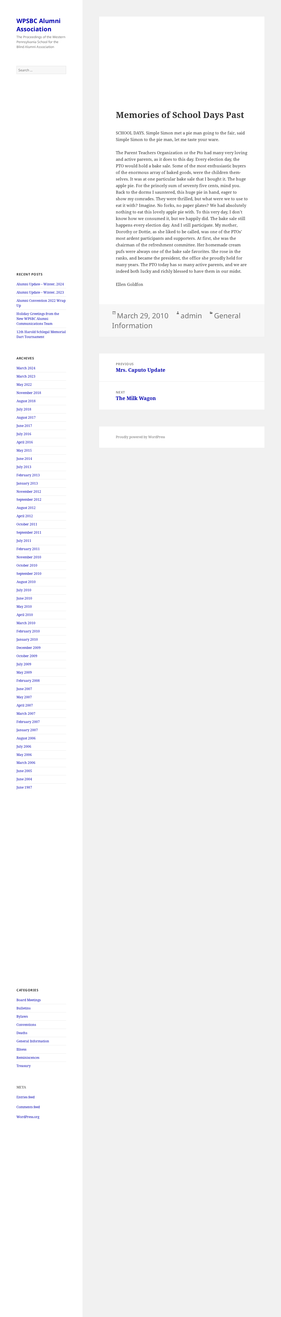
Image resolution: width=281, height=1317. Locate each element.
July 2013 (23, 467)
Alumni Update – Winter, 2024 (40, 284)
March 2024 (25, 368)
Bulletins (23, 1008)
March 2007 (25, 713)
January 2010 (27, 639)
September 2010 (28, 573)
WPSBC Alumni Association (38, 24)
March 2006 (25, 762)
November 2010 (28, 557)
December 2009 (28, 647)
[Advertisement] (41, 173)
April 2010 (24, 614)
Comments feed (28, 1107)
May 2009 (24, 672)
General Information (32, 1041)
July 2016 (23, 434)
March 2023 (25, 376)
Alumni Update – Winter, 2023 (40, 292)
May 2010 (24, 606)
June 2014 (24, 458)
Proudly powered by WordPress (140, 437)
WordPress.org (27, 1117)
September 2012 (28, 499)
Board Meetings (28, 1000)
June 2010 (24, 598)
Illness (21, 1049)
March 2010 (25, 623)
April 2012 (24, 516)
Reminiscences (27, 1057)
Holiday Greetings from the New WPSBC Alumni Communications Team (37, 318)
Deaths (21, 1033)
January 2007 (27, 730)
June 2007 (24, 688)
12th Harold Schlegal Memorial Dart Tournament (41, 334)
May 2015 (24, 450)
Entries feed (25, 1097)
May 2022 (24, 384)
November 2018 (28, 392)
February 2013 (28, 475)
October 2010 (26, 565)
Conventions (26, 1024)
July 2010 (23, 590)
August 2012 (26, 507)
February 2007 (28, 721)
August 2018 (26, 401)
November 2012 (28, 491)
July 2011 (23, 540)
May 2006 (24, 754)
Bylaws (22, 1016)
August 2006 (26, 738)
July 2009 (23, 664)
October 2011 (26, 524)
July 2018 (23, 409)
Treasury (23, 1065)
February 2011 (28, 549)
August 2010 (26, 581)
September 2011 (28, 532)
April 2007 (24, 705)
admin (191, 315)
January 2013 (27, 483)
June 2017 (24, 425)
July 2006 (23, 746)
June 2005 (24, 771)
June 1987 (24, 787)
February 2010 (28, 631)
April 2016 (24, 442)
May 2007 (24, 697)
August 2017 (26, 417)
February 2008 (28, 680)
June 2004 (24, 779)
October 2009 (26, 656)
